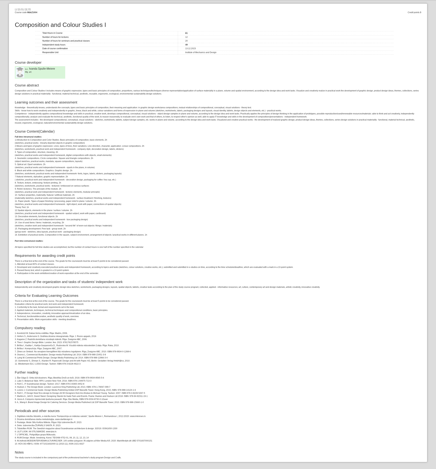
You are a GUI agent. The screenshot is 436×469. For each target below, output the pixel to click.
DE (26, 9)
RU (22, 9)
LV (16, 9)
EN (19, 9)
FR (29, 9)
